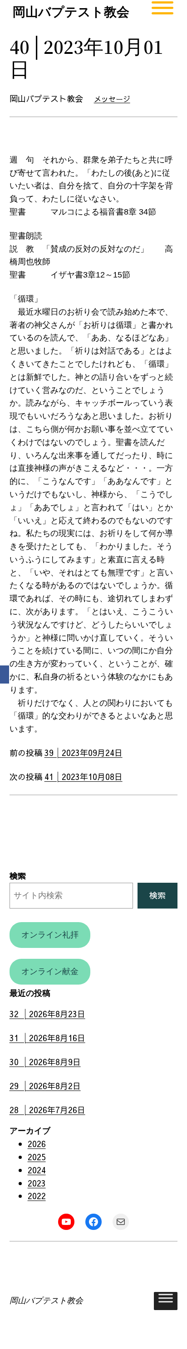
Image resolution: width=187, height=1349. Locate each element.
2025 (37, 1156)
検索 (18, 875)
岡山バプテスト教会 (71, 12)
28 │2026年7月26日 (47, 1109)
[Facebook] (4, 674)
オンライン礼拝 (50, 934)
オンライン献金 (50, 971)
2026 (37, 1143)
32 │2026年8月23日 (47, 1013)
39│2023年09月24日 (83, 752)
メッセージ (112, 99)
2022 (37, 1195)
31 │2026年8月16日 (47, 1037)
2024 (37, 1170)
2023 (37, 1183)
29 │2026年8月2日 (45, 1085)
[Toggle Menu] (162, 12)
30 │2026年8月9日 (45, 1061)
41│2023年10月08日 (83, 776)
